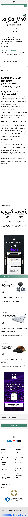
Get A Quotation (4, 459)
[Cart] (26, 1)
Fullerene (17, 473)
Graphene (17, 455)
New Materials (18, 452)
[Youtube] (14, 441)
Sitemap (3, 464)
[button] (14, 493)
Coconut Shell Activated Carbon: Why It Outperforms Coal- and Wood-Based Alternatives (12, 360)
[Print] (8, 61)
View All (3, 487)
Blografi (3, 452)
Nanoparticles (18, 466)
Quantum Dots (18, 459)
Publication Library (5, 457)
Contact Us (3, 462)
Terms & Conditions (5, 472)
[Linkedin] (13, 61)
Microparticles (18, 468)
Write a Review (4, 43)
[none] (14, 23)
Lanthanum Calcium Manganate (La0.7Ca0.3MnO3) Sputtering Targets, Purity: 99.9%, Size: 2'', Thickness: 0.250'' (7, 225)
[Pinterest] (16, 61)
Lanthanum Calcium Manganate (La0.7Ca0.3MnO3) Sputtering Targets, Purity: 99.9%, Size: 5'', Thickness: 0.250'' (21, 225)
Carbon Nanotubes (19, 457)
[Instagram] (11, 441)
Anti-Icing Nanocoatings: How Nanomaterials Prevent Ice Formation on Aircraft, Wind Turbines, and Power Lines (14, 330)
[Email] (5, 61)
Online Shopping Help (6, 474)
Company (3, 455)
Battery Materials (19, 470)
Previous (1, 219)
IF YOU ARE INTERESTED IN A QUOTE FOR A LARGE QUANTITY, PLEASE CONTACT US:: (12, 53)
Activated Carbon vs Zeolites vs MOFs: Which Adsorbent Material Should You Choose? (13, 298)
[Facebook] (2, 61)
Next (26, 219)
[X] (10, 61)
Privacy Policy (4, 469)
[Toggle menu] (2, 2)
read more (3, 307)
